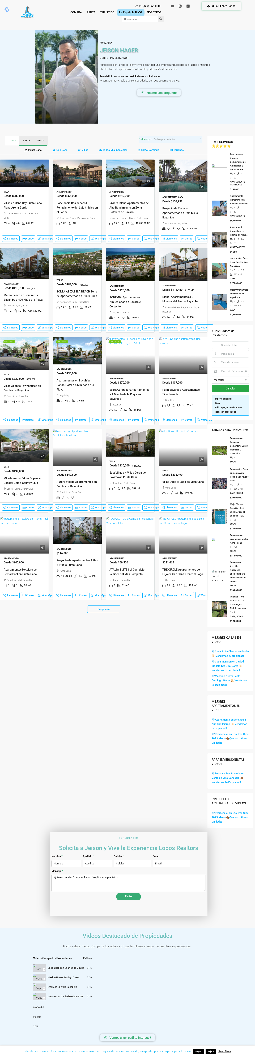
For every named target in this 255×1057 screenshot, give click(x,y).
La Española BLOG (130, 12)
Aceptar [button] (198, 1051)
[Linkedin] (188, 6)
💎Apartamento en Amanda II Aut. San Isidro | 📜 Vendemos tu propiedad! (229, 724)
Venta (40, 140)
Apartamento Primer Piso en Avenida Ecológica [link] (239, 200)
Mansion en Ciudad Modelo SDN (65, 996)
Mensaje (56, 871)
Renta (26, 140)
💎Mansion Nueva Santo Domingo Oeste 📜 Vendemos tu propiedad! (229, 680)
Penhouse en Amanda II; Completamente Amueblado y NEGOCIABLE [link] (238, 162)
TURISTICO (107, 12)
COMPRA (76, 12)
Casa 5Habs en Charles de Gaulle (66, 967)
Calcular (230, 388)
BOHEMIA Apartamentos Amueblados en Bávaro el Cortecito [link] (125, 302)
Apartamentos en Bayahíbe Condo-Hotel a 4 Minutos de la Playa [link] (75, 385)
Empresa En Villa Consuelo (62, 987)
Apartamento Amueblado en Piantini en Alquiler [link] (239, 231)
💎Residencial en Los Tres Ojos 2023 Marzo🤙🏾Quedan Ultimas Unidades (230, 738)
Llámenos (12, 238)
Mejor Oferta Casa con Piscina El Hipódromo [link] (239, 293)
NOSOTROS (154, 12)
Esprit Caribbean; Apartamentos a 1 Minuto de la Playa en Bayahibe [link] (129, 394)
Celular (118, 856)
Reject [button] (211, 1051)
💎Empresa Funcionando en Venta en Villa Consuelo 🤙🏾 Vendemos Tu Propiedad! (228, 778)
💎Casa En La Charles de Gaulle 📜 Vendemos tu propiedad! (230, 653)
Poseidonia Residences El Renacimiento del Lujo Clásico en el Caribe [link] (77, 207)
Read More (224, 1051)
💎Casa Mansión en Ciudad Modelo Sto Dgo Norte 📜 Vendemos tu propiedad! (228, 666)
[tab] (33, 149)
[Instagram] (180, 6)
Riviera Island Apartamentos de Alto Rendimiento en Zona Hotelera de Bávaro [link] (129, 207)
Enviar (128, 896)
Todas (12, 140)
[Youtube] (172, 6)
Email (156, 856)
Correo (30, 238)
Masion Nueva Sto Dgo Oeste (63, 977)
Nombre (56, 856)
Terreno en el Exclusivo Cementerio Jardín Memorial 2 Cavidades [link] (239, 446)
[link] (24, 173)
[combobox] (177, 139)
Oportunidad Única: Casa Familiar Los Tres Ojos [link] (239, 262)
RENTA (91, 12)
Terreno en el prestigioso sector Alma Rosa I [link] (239, 539)
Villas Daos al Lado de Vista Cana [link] (183, 481)
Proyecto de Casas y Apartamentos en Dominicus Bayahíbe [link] (180, 213)
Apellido (87, 856)
